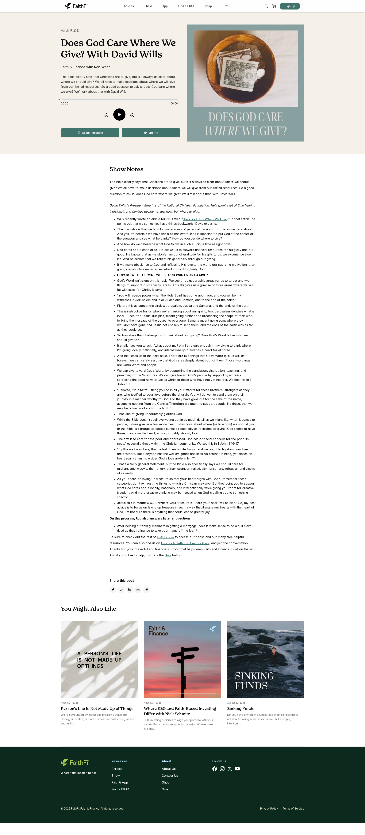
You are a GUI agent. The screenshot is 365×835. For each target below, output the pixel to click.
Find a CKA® (186, 6)
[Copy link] (146, 589)
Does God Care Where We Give (205, 219)
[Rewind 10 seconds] (106, 114)
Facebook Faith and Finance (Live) (185, 543)
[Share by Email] (138, 589)
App (165, 6)
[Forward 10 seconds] (132, 114)
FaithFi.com (165, 537)
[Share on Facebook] (113, 589)
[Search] (266, 6)
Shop (208, 6)
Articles (129, 6)
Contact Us (170, 775)
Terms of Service (293, 808)
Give (225, 6)
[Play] (119, 114)
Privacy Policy (269, 808)
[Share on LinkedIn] (129, 589)
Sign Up (290, 6)
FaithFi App (119, 782)
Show (148, 6)
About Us (169, 769)
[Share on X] (121, 589)
